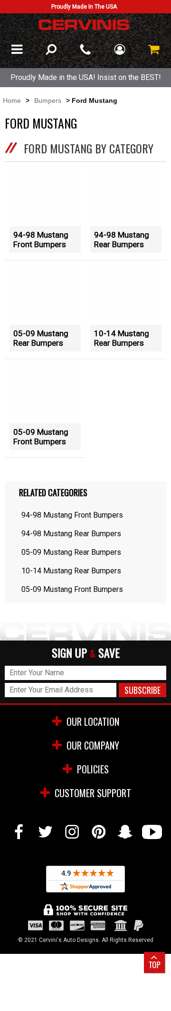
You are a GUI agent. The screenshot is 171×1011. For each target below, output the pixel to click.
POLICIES (93, 769)
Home (12, 100)
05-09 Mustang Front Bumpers (40, 436)
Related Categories (53, 492)
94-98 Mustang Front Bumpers (40, 239)
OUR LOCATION (92, 721)
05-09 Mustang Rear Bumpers (40, 338)
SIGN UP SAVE (86, 653)
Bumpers (47, 100)
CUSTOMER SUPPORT (93, 793)
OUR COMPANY (92, 745)
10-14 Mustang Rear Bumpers (121, 338)
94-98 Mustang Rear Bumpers (121, 239)
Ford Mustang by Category (88, 148)
